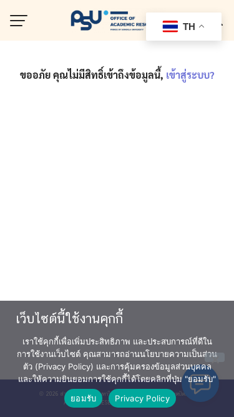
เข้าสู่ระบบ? (190, 74)
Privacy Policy (142, 398)
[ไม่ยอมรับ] (215, 357)
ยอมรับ (83, 398)
